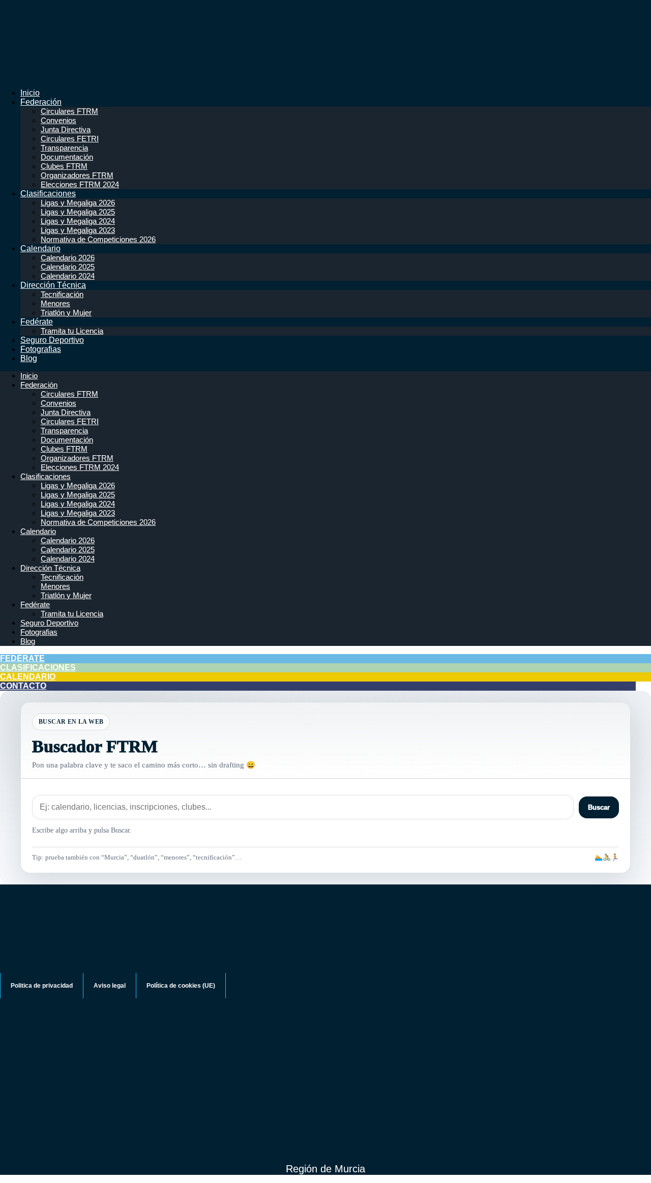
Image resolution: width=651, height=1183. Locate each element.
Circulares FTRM (69, 111)
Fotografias (40, 349)
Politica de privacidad (42, 985)
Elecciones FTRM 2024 (80, 184)
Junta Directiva (66, 129)
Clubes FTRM (64, 166)
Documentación (67, 157)
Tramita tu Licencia (72, 331)
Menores (55, 303)
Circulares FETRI (70, 138)
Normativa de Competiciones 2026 (98, 239)
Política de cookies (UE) (180, 985)
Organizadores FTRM (77, 175)
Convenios (58, 120)
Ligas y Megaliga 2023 (78, 230)
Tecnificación (62, 294)
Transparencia (64, 147)
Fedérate (36, 321)
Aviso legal (110, 985)
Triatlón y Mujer (66, 312)
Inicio (30, 92)
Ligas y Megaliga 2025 (78, 212)
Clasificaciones (48, 193)
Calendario (40, 248)
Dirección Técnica (53, 285)
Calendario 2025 (68, 266)
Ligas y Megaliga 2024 (78, 221)
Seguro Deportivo (52, 340)
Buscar (599, 807)
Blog (28, 358)
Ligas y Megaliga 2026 (78, 202)
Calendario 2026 (68, 257)
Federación (41, 102)
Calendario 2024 (68, 276)
